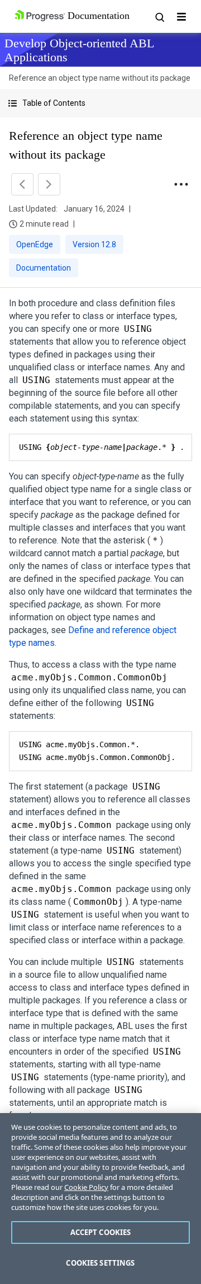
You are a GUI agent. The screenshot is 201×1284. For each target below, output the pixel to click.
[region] (100, 1198)
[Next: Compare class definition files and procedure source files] (49, 184)
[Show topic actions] (181, 184)
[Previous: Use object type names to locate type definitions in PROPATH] (22, 184)
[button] (100, 103)
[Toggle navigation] (181, 16)
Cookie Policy (86, 1187)
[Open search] (159, 16)
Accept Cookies (100, 1232)
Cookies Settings (100, 1263)
